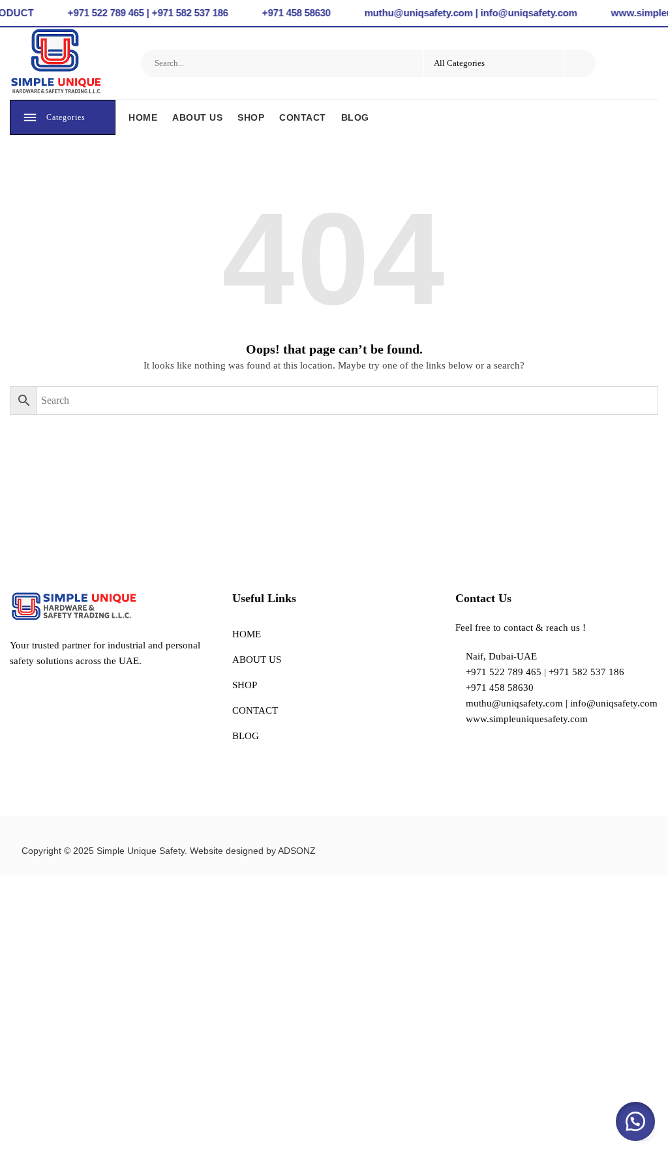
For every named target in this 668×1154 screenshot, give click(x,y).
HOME (143, 117)
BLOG (355, 117)
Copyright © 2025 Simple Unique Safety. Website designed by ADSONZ (169, 850)
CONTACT (302, 117)
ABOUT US (197, 117)
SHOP (250, 117)
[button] (635, 1121)
